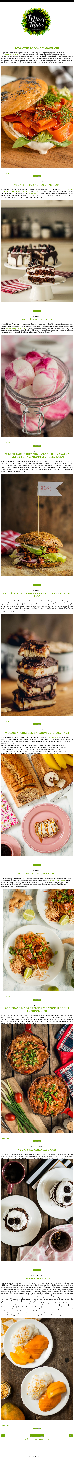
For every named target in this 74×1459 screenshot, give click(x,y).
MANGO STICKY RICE (56, 880)
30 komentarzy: (6, 721)
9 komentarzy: (6, 582)
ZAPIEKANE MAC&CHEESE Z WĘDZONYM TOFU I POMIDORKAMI (37, 1009)
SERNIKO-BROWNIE (19, 191)
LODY (37, 191)
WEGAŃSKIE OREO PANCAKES (37, 1149)
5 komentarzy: (6, 1425)
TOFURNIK (68, 189)
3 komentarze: (6, 1138)
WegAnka (32, 193)
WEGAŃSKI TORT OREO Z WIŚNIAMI (37, 184)
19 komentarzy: (6, 996)
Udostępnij (37, 176)
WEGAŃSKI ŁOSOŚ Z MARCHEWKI (37, 48)
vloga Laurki (53, 737)
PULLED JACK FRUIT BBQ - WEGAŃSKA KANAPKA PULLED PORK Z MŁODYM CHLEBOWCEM (37, 455)
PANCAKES (5, 191)
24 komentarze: (6, 308)
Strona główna (37, 1436)
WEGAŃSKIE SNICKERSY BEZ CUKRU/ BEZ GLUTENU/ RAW (37, 595)
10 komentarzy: (6, 862)
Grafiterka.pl (47, 1456)
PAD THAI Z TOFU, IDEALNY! (37, 873)
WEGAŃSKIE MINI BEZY (37, 319)
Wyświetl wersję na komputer (37, 1439)
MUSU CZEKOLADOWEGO (17, 328)
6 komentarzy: (6, 1267)
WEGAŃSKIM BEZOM (9, 55)
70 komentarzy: (6, 173)
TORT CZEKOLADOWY (55, 197)
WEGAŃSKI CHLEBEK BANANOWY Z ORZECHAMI (37, 733)
